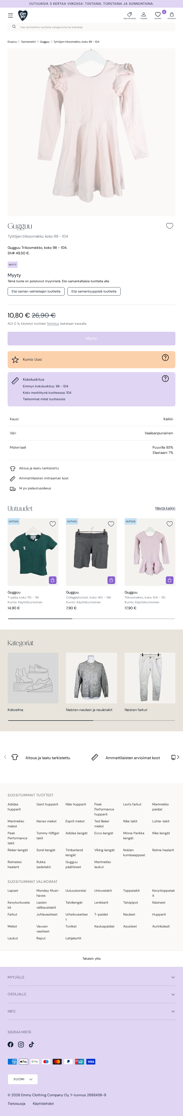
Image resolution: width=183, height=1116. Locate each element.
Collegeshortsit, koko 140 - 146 (88, 597)
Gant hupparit (47, 804)
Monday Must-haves (48, 893)
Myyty (91, 338)
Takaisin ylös (91, 959)
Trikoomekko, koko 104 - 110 (145, 597)
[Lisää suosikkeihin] (169, 225)
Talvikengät (74, 902)
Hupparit (159, 914)
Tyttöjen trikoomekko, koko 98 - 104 (76, 41)
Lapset (13, 890)
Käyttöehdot (43, 1103)
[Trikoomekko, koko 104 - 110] (150, 552)
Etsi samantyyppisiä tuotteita (94, 291)
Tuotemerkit (28, 41)
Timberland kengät (74, 852)
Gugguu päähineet (73, 864)
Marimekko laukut (102, 864)
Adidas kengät (76, 833)
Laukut (13, 938)
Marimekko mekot (16, 823)
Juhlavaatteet (46, 914)
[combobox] (91, 27)
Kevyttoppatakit (163, 893)
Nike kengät (161, 833)
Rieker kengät (18, 850)
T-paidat (101, 914)
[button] (172, 15)
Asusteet (130, 926)
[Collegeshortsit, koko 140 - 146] (91, 552)
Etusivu (12, 41)
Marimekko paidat (160, 806)
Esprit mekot (75, 821)
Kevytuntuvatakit (19, 905)
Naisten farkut (136, 709)
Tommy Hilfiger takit (47, 835)
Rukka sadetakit (43, 864)
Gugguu (44, 41)
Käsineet (158, 902)
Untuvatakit (103, 890)
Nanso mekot (46, 821)
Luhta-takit (160, 821)
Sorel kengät (45, 850)
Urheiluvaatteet (77, 916)
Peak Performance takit (17, 838)
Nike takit (130, 821)
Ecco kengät (103, 833)
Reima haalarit (163, 850)
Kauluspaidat (104, 926)
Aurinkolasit (161, 926)
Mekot (12, 926)
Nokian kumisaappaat (134, 852)
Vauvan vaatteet (42, 928)
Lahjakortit (73, 938)
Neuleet (129, 914)
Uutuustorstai (76, 890)
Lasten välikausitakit (46, 905)
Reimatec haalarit (15, 864)
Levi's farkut (132, 804)
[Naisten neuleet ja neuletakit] (91, 678)
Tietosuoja (16, 1103)
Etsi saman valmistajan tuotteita (36, 291)
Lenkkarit (101, 902)
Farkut (12, 914)
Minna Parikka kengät (133, 835)
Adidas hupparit (14, 806)
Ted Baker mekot (101, 823)
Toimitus (53, 324)
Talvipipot (130, 902)
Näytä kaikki (165, 508)
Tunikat (71, 926)
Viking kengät (104, 850)
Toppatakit (131, 890)
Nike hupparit (76, 804)
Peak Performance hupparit (104, 809)
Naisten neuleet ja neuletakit (89, 709)
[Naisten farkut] (150, 678)
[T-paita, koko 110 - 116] (33, 552)
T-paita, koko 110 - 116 (23, 597)
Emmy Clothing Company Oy (45, 1095)
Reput (41, 938)
